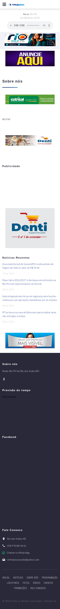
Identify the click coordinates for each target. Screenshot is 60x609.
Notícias (18, 577)
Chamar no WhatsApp (18, 552)
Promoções (20, 588)
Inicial (6, 577)
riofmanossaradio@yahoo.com (23, 559)
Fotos (26, 582)
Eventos (48, 582)
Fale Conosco (38, 588)
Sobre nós (32, 577)
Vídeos (36, 582)
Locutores (13, 582)
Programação (50, 577)
